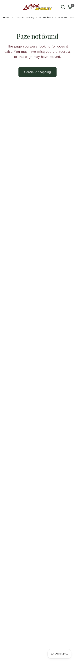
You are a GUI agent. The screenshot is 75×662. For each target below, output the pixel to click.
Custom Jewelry (24, 17)
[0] (69, 7)
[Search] (63, 7)
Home (6, 17)
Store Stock (46, 17)
